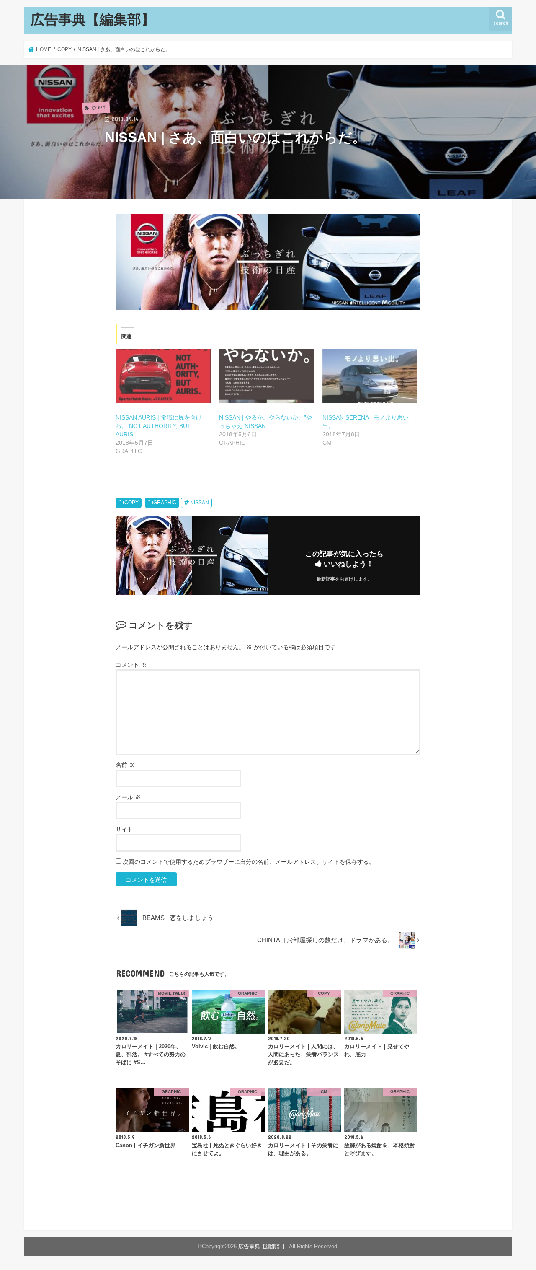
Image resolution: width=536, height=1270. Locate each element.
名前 (125, 765)
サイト (124, 829)
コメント (131, 664)
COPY (131, 502)
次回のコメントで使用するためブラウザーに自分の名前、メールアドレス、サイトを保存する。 (249, 861)
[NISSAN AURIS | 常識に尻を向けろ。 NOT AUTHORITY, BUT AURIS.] (163, 376)
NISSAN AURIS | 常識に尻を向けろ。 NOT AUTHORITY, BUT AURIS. (159, 426)
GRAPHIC (164, 502)
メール (128, 797)
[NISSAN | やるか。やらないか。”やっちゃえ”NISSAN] (266, 376)
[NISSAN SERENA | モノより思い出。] (369, 376)
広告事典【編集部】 (93, 19)
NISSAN (199, 502)
